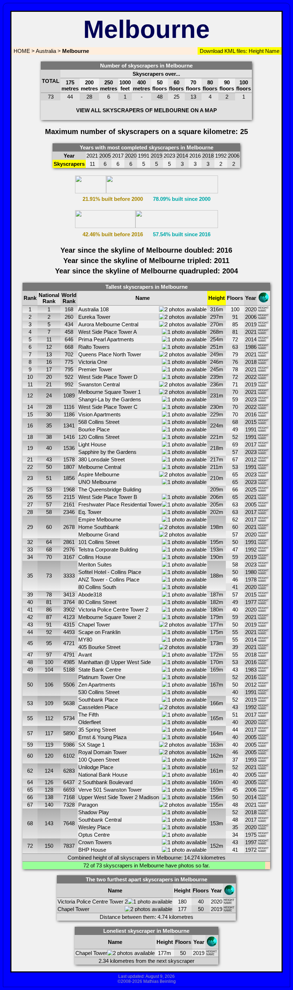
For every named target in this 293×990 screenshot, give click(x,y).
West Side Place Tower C (108, 407)
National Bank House (103, 775)
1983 (251, 670)
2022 (251, 377)
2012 (251, 459)
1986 (251, 347)
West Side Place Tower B (107, 497)
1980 (251, 572)
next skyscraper (175, 961)
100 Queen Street (98, 760)
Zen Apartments (96, 685)
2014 (251, 339)
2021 (251, 332)
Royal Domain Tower (102, 752)
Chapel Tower (94, 625)
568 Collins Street (98, 422)
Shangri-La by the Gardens (109, 399)
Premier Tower (95, 369)
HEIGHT (263, 308)
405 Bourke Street (99, 647)
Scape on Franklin (99, 632)
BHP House (92, 850)
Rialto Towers (94, 347)
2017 (251, 444)
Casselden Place (98, 707)
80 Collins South (97, 587)
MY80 (85, 640)
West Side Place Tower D (108, 377)
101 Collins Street (98, 542)
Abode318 (90, 594)
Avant (85, 655)
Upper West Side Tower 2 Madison (118, 797)
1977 (251, 602)
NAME (262, 310)
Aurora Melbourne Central (108, 324)
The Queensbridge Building (109, 489)
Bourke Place (94, 429)
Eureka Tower (94, 317)
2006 (251, 317)
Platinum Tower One (101, 677)
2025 (251, 489)
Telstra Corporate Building (108, 549)
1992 (251, 549)
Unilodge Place (95, 767)
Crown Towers (95, 842)
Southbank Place (98, 700)
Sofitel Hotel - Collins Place (109, 572)
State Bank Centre (99, 670)
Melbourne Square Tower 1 (109, 392)
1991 (251, 429)
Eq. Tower (89, 512)
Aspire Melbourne (98, 474)
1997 (251, 842)
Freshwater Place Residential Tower (120, 504)
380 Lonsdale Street (101, 459)
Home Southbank (98, 527)
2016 (251, 414)
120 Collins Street (98, 437)
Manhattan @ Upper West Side (114, 662)
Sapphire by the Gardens (107, 452)
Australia (46, 51)
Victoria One (92, 362)
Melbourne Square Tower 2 (109, 617)
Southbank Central (99, 820)
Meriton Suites (95, 564)
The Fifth (88, 715)
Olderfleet (89, 722)
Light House (92, 444)
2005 (251, 504)
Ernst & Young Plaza (102, 737)
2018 (251, 362)
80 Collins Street (97, 602)
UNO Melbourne (97, 482)
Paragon (88, 805)
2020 (251, 309)
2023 (251, 399)
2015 (251, 422)
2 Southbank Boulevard (105, 782)
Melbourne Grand (98, 534)
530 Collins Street (98, 692)
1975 (251, 835)
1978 (251, 579)
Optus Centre (94, 835)
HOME (21, 51)
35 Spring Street (97, 730)
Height (255, 51)
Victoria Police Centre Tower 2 (113, 610)
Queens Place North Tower (109, 354)
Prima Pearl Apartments (106, 339)
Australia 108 (93, 309)
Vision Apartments (99, 414)
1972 (251, 850)
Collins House (94, 557)
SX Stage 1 (91, 745)
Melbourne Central (99, 467)
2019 (251, 324)
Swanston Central (99, 384)
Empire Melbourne (99, 519)
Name (271, 51)
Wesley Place (94, 827)
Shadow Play (93, 812)
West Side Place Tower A (107, 332)
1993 (251, 760)
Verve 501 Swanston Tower (110, 790)
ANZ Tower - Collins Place (108, 579)
